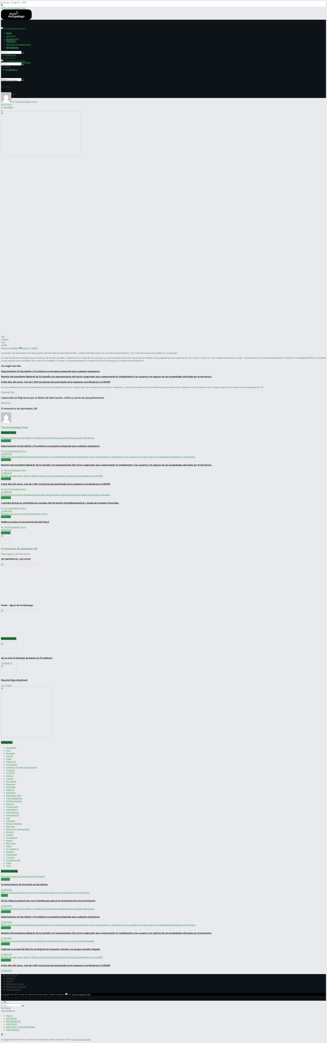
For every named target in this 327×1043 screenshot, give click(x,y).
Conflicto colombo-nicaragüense (21, 767)
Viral (8, 865)
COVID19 (10, 773)
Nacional (10, 826)
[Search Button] (23, 80)
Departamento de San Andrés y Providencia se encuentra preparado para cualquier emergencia (50, 371)
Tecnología (11, 854)
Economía (10, 787)
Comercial (11, 761)
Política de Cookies (15, 984)
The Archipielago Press (26, 101)
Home (4, 80)
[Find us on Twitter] (2, 5)
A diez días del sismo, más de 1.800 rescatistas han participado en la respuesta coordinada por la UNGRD (55, 381)
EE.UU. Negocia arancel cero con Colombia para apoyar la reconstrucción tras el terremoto (48, 900)
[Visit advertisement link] (26, 737)
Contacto (10, 770)
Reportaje (11, 843)
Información (12, 809)
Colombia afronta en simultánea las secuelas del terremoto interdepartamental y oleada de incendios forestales (60, 502)
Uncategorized (13, 860)
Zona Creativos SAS (81, 994)
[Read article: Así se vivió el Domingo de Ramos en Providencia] (163, 648)
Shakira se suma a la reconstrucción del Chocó (25, 521)
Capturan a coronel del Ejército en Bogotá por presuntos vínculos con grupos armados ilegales (51, 949)
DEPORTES (11, 36)
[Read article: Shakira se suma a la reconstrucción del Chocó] (163, 513)
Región (9, 840)
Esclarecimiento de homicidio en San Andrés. (24, 884)
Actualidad (12, 80)
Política (9, 835)
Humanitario (12, 806)
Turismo (10, 857)
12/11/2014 (6, 685)
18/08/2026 (6, 530)
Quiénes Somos (13, 989)
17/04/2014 (6, 663)
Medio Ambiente (14, 823)
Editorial (10, 789)
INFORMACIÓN (12, 39)
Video (8, 863)
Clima (8, 759)
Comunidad (11, 764)
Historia (10, 804)
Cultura (9, 778)
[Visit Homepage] (13, 7)
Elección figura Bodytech (14, 680)
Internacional (12, 812)
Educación (11, 792)
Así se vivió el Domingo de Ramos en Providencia (26, 657)
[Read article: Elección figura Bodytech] (163, 670)
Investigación (12, 815)
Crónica (9, 775)
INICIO (8, 33)
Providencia (11, 837)
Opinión (10, 832)
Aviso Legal (11, 975)
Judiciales (10, 820)
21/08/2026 (6, 454)
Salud (8, 846)
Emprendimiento (14, 798)
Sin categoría (12, 849)
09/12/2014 (6, 104)
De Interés (11, 781)
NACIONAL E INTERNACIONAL (18, 44)
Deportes (10, 784)
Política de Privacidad (16, 986)
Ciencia (9, 756)
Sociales (10, 851)
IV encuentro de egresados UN (19, 548)
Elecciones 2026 (13, 795)
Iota (8, 818)
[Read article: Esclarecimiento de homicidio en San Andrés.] (163, 876)
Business (10, 753)
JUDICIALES (11, 55)
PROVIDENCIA (12, 47)
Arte (8, 750)
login (10, 554)
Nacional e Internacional (18, 829)
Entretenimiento (14, 801)
